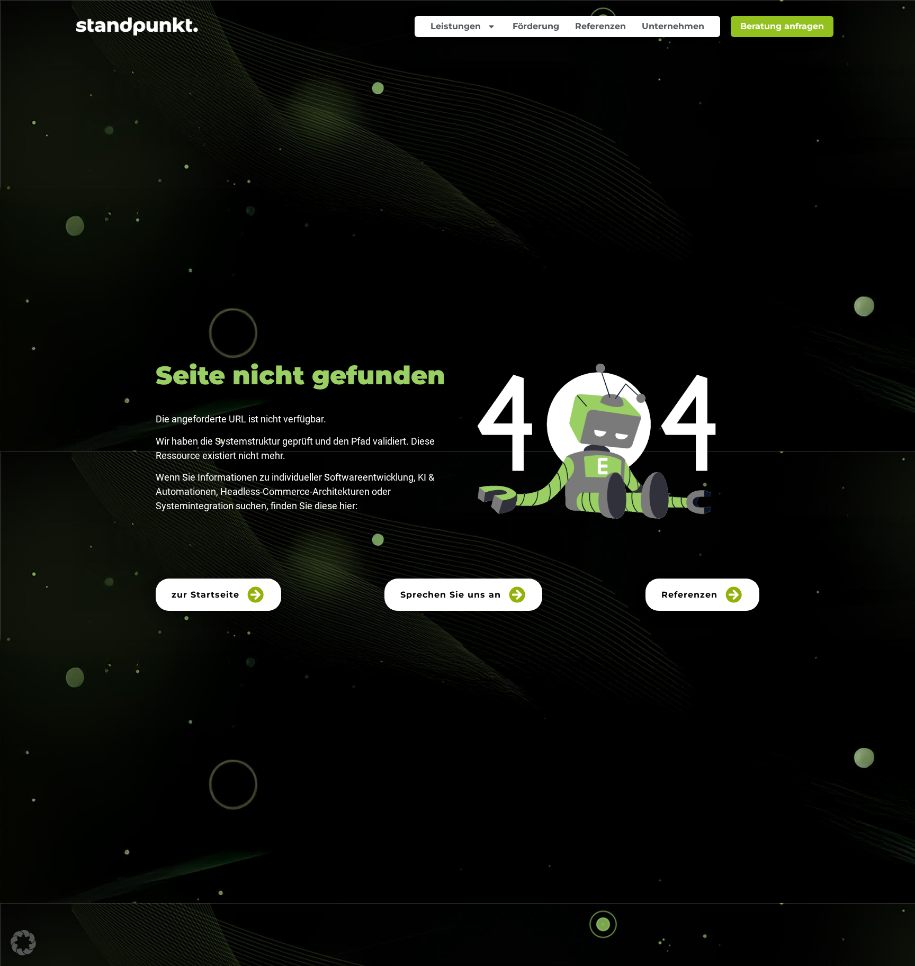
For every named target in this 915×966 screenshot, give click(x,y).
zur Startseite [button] (205, 595)
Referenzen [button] (689, 595)
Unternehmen (673, 26)
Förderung (536, 26)
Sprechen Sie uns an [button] (450, 595)
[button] (23, 942)
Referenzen (600, 26)
